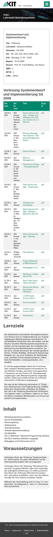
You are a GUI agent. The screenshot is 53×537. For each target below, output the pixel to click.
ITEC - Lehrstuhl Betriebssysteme (25, 6)
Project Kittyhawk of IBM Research (30, 262)
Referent (15, 106)
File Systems (28, 252)
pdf (42, 113)
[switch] (36, 4)
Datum (6, 104)
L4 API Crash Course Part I (28, 310)
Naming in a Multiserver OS (30, 275)
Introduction (28, 315)
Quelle (43, 104)
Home (6, 530)
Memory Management (28, 159)
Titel (25, 103)
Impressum (16, 530)
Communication (29, 302)
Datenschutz (29, 530)
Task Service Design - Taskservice (30, 185)
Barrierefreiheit (43, 530)
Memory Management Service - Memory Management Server (31, 136)
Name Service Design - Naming (31, 235)
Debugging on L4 (30, 267)
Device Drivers (29, 151)
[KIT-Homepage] (9, 3)
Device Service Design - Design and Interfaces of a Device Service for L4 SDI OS (31, 117)
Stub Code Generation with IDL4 (30, 281)
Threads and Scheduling (28, 204)
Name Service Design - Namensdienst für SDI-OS (31, 211)
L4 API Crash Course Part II (29, 297)
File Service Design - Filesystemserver (31, 165)
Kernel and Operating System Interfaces (31, 289)
